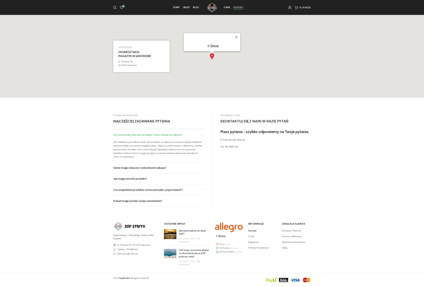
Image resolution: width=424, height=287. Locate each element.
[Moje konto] (290, 7)
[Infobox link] (141, 56)
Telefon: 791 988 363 (127, 249)
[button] (212, 56)
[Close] (236, 37)
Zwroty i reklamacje (292, 236)
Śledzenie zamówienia (293, 242)
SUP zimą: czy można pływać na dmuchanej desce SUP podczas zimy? (194, 253)
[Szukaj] (115, 7)
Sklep (285, 247)
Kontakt (252, 230)
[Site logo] (212, 7)
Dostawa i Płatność (291, 230)
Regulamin (253, 242)
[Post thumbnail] (170, 236)
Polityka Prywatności (258, 247)
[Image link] (131, 226)
